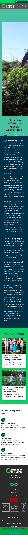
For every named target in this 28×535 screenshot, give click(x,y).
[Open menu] (22, 6)
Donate (14, 500)
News (14, 489)
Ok (10, 533)
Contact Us (14, 496)
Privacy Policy (14, 526)
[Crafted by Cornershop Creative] (2, 520)
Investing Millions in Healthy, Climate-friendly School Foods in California (14, 357)
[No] (26, 531)
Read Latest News (8, 423)
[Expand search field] (25, 6)
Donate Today (6, 453)
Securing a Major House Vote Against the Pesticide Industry (14, 389)
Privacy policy (16, 533)
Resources (14, 492)
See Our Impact (7, 438)
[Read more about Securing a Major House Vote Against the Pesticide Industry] (14, 378)
